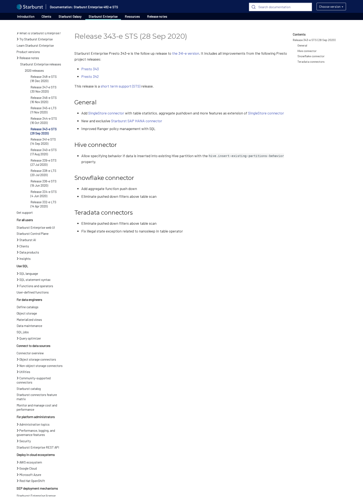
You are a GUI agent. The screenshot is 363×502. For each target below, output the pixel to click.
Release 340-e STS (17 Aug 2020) (43, 152)
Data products (29, 252)
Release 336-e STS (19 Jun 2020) (43, 183)
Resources (132, 16)
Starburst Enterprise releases (40, 64)
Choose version (330, 6)
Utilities (24, 372)
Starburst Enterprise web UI (36, 227)
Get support (25, 212)
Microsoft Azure (30, 475)
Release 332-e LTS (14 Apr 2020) (43, 204)
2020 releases (34, 70)
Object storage (27, 313)
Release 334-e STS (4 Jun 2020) (43, 194)
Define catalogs (27, 307)
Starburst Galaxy (70, 16)
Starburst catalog (29, 388)
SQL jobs (23, 332)
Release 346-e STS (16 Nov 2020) (43, 100)
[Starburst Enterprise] (30, 6)
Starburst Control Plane (33, 233)
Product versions (28, 52)
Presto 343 (90, 68)
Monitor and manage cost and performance (37, 407)
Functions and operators (36, 286)
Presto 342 (90, 76)
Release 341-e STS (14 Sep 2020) (43, 141)
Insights (25, 258)
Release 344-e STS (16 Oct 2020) (43, 121)
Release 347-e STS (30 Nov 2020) (43, 89)
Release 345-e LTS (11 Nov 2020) (43, 110)
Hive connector (307, 51)
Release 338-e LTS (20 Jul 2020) (43, 173)
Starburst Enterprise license (36, 496)
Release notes (157, 16)
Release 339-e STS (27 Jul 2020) (43, 162)
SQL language (28, 273)
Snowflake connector (311, 56)
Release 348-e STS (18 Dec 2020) (43, 79)
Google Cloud (28, 468)
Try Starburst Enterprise (36, 39)
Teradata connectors (311, 61)
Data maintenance (29, 326)
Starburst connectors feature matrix (37, 397)
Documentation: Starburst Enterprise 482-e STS (84, 7)
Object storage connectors (37, 359)
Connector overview (30, 353)
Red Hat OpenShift (32, 481)
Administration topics (34, 424)
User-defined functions (33, 292)
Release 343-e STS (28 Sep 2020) (43, 131)
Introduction (25, 16)
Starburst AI (27, 240)
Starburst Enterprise (103, 16)
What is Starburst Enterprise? (40, 33)
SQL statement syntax (34, 280)
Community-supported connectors (34, 380)
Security (25, 441)
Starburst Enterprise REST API (38, 447)
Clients (46, 16)
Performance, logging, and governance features (36, 433)
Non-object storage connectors (41, 366)
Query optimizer (30, 338)
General (302, 45)
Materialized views (29, 319)
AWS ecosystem (30, 462)
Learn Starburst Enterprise (35, 45)
